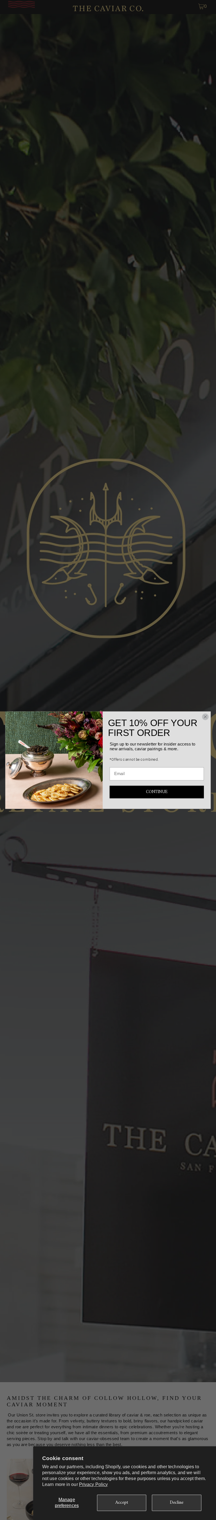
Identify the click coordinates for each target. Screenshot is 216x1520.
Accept (121, 1502)
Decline (177, 1502)
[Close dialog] (205, 716)
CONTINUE (156, 792)
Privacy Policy (93, 1484)
